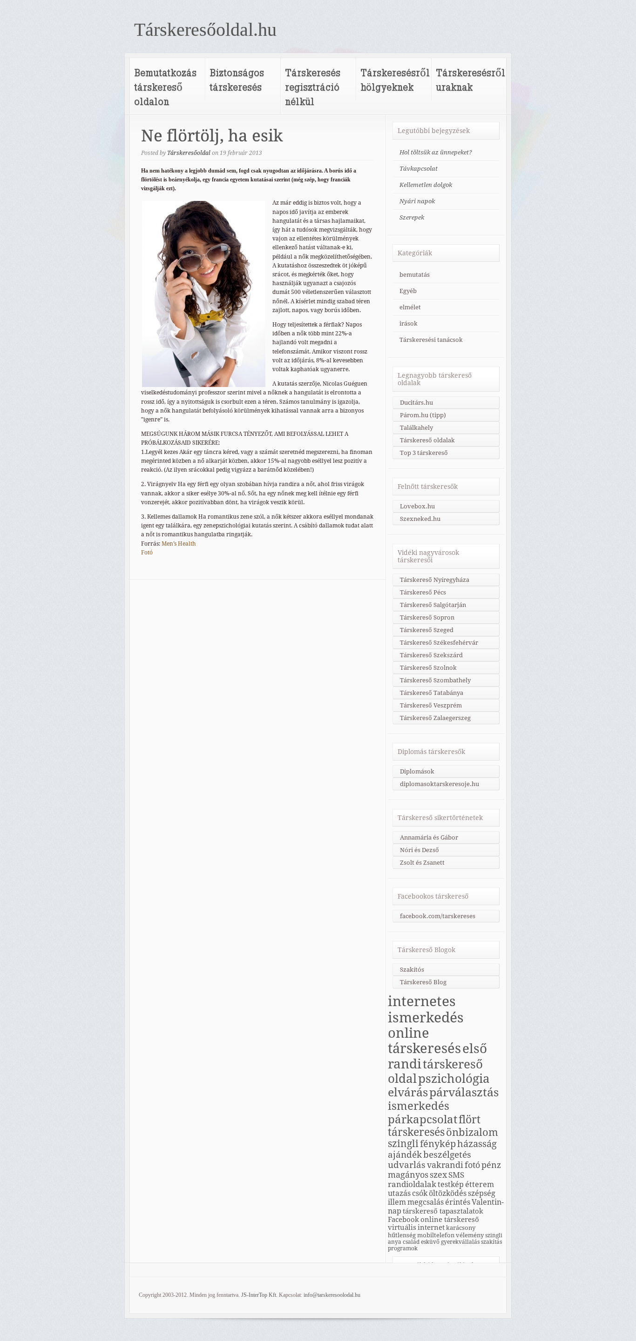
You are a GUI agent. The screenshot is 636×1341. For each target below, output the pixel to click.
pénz (491, 1165)
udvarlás (407, 1165)
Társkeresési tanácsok (431, 339)
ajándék (405, 1154)
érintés (457, 1202)
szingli (403, 1143)
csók (419, 1193)
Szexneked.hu (420, 518)
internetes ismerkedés (426, 1009)
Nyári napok (417, 201)
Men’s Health (179, 543)
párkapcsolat (422, 1119)
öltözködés (448, 1193)
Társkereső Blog (423, 982)
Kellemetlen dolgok (425, 184)
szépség (481, 1193)
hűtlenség (402, 1235)
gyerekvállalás (460, 1242)
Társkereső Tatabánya (431, 692)
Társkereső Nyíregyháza (434, 579)
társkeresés (416, 1132)
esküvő (430, 1242)
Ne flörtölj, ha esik (212, 136)
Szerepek (411, 217)
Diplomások (417, 771)
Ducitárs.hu (416, 402)
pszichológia (454, 1079)
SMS (456, 1175)
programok (403, 1248)
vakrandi (445, 1165)
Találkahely (416, 427)
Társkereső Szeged (426, 630)
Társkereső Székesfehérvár (439, 642)
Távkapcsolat (418, 168)
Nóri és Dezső (419, 850)
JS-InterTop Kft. (259, 1295)
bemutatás (414, 274)
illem (397, 1202)
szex (438, 1175)
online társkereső (449, 1219)
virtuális (402, 1227)
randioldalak (412, 1184)
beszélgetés (447, 1154)
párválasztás (464, 1092)
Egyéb (408, 290)
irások (408, 323)
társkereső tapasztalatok (443, 1211)
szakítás (491, 1242)
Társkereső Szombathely (435, 680)
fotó (472, 1165)
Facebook (403, 1219)
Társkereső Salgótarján (433, 604)
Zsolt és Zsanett (422, 862)
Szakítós (412, 969)
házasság (477, 1144)
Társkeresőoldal (188, 153)
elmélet (410, 307)
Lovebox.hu (417, 506)
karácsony (460, 1227)
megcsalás (425, 1202)
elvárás (408, 1092)
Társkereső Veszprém (431, 705)
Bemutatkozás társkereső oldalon (165, 87)
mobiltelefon (435, 1235)
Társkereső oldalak (427, 440)
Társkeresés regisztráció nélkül (312, 87)
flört (469, 1120)
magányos (408, 1175)
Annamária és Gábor (429, 837)
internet (431, 1227)
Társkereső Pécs (423, 592)
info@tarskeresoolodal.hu (332, 1295)
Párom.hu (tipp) (423, 415)
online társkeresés (424, 1041)
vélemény (470, 1235)
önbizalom (472, 1132)
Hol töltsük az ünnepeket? (435, 152)
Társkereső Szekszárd (431, 655)
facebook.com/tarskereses (437, 916)
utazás (399, 1193)
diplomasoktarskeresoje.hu (439, 784)
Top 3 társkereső (424, 452)
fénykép (438, 1143)
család (411, 1242)
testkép (451, 1184)
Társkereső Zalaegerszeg (435, 717)
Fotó (147, 552)
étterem (479, 1184)
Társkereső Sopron (427, 617)
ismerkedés (418, 1106)
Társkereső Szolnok (428, 667)
